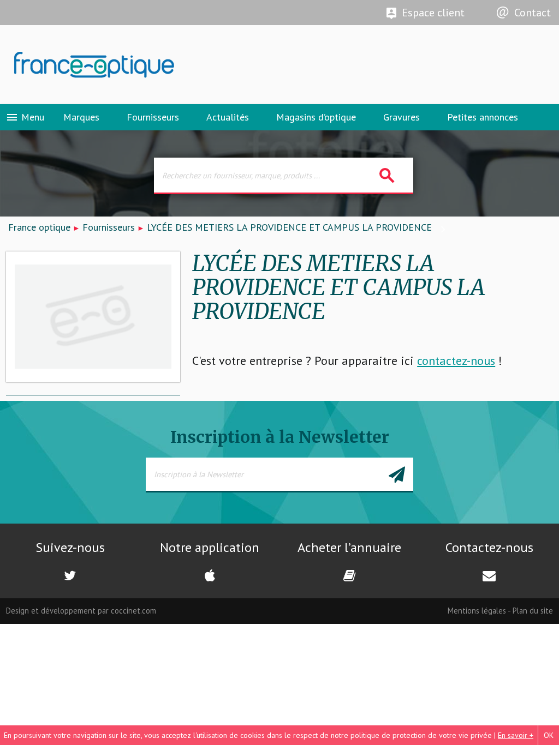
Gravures (401, 117)
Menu (24, 117)
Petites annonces (482, 117)
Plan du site (533, 610)
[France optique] (139, 65)
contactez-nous (456, 360)
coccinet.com (133, 610)
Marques (81, 117)
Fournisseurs (153, 117)
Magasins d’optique (316, 117)
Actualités (227, 117)
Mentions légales (477, 610)
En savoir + (515, 735)
